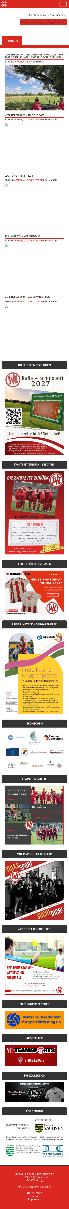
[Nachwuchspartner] (34, 1019)
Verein (26, 62)
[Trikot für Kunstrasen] (34, 592)
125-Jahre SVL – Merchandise (22, 236)
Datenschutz (34, 1192)
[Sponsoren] (34, 749)
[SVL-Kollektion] (34, 1091)
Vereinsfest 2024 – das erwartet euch (28, 296)
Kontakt (34, 1196)
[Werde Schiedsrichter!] (34, 965)
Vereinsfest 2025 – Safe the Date (24, 115)
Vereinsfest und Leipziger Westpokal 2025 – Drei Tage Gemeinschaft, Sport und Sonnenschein (34, 56)
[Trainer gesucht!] (34, 814)
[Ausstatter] (31, 1055)
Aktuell (17, 62)
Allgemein (28, 120)
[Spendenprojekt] (34, 413)
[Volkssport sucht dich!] (34, 890)
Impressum (34, 1199)
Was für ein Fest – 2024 (19, 175)
